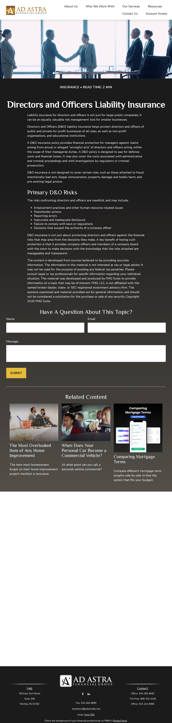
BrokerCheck (120, 720)
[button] (71, 6)
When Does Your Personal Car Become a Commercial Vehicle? (84, 450)
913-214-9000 (146, 704)
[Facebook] (82, 694)
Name (10, 319)
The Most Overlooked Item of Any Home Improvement (30, 450)
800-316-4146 (148, 698)
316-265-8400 (146, 693)
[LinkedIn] (88, 694)
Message (12, 341)
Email (91, 319)
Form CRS (89, 714)
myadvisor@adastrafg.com (86, 708)
